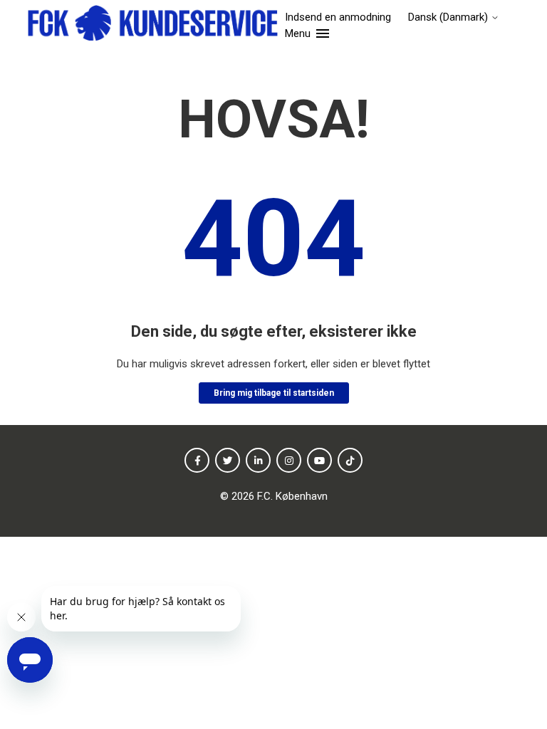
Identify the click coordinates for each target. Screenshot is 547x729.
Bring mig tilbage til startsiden (274, 393)
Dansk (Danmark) (449, 17)
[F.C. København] (152, 25)
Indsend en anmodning (338, 17)
